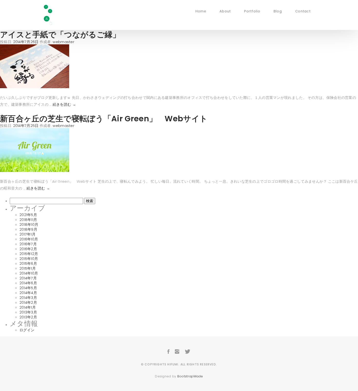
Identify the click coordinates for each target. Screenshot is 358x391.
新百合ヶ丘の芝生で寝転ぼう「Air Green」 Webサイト (103, 118)
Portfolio (252, 11)
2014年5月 (28, 287)
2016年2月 (28, 248)
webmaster (63, 41)
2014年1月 (27, 307)
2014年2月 (28, 302)
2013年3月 (28, 312)
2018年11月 (28, 219)
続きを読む (64, 104)
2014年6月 (28, 283)
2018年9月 (28, 229)
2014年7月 (28, 278)
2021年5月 (28, 214)
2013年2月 (28, 317)
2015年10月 (28, 258)
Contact (303, 11)
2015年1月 (27, 268)
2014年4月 (28, 292)
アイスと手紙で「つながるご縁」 (60, 34)
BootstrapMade (190, 376)
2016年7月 (28, 244)
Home (200, 11)
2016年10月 (28, 239)
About (225, 11)
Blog (277, 11)
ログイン (26, 330)
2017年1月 (27, 234)
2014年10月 (28, 273)
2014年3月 (28, 297)
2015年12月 (28, 253)
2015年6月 (28, 263)
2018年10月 (28, 224)
